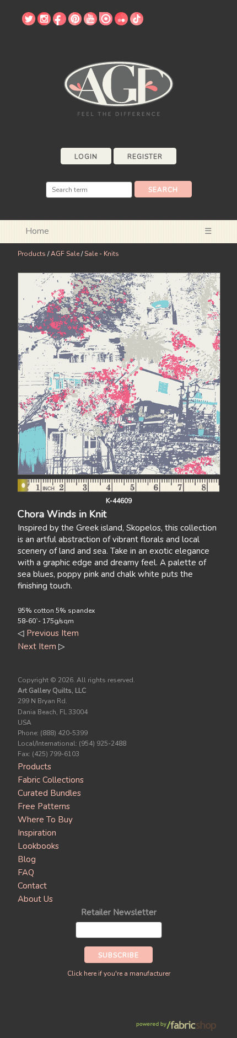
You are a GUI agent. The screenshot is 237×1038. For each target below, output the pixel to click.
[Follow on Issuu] (105, 22)
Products (32, 253)
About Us (35, 899)
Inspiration (37, 832)
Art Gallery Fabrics (118, 87)
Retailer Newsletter (119, 912)
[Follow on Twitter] (28, 22)
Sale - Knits (101, 253)
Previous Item (52, 633)
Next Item (37, 646)
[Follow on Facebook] (59, 22)
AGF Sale (65, 253)
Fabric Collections (51, 779)
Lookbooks (38, 846)
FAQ (26, 872)
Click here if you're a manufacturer (118, 973)
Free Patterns (44, 806)
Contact (32, 885)
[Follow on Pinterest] (75, 22)
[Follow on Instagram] (44, 22)
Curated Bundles (49, 793)
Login (86, 156)
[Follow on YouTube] (90, 22)
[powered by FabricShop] (176, 1026)
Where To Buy (45, 819)
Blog (27, 859)
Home (37, 231)
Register (145, 156)
